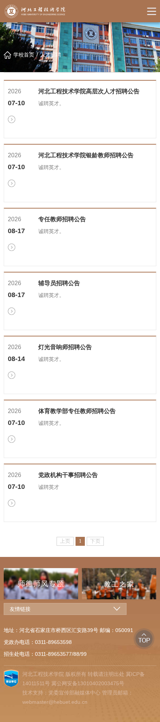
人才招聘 (50, 55)
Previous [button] (5, 583)
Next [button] (154, 583)
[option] (67, 583)
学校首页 (23, 55)
